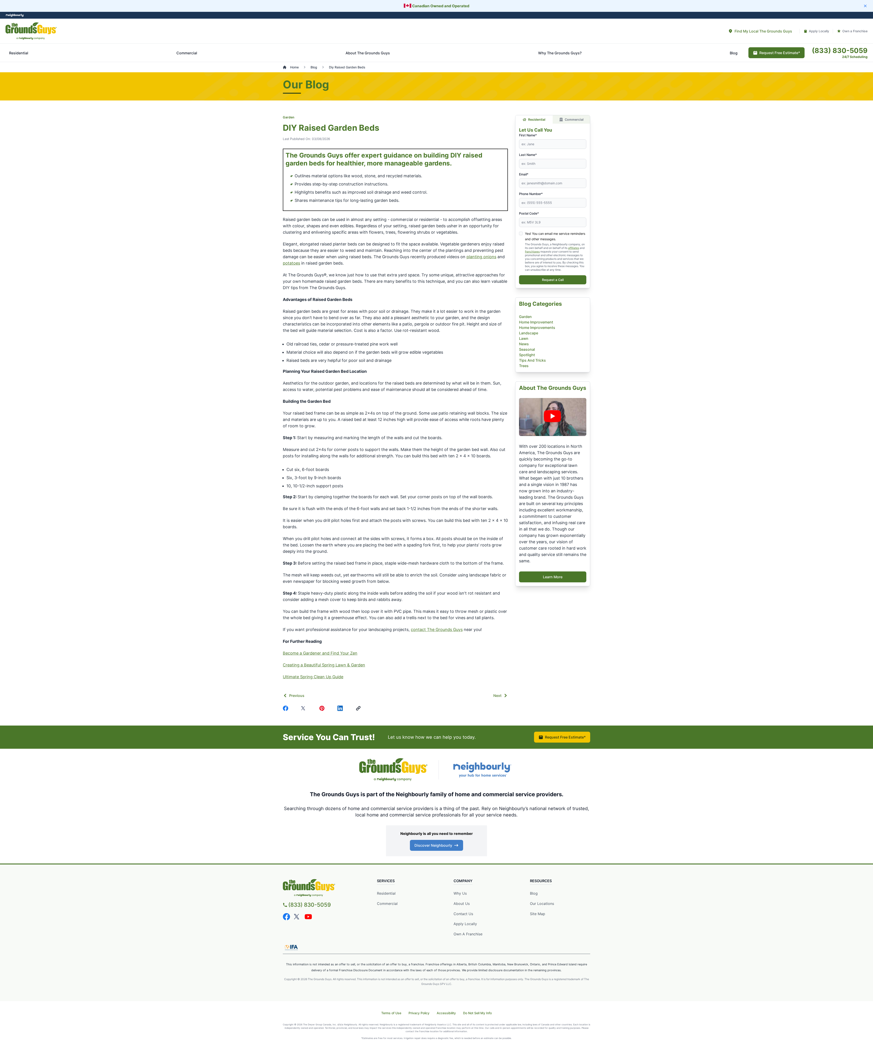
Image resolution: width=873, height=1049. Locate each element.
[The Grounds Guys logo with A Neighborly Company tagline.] (393, 769)
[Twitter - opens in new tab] (297, 916)
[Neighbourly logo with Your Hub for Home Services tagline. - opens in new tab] (482, 770)
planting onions (481, 256)
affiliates (573, 248)
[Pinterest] (322, 708)
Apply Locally (465, 923)
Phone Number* (531, 194)
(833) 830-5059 (309, 904)
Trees (524, 365)
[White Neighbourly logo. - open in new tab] (14, 15)
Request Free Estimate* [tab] (779, 52)
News (524, 344)
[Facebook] (286, 708)
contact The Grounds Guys (437, 629)
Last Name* (528, 155)
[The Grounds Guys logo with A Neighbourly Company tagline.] (31, 31)
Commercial (574, 119)
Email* (523, 174)
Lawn (523, 338)
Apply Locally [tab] (819, 31)
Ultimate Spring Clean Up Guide (313, 676)
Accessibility (446, 1013)
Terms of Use (391, 1013)
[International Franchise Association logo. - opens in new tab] (291, 947)
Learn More (552, 577)
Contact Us (463, 913)
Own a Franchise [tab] (855, 31)
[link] (359, 708)
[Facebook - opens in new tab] (286, 916)
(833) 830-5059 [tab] (840, 50)
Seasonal (527, 349)
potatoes (291, 263)
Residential (536, 119)
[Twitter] (304, 708)
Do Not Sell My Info (477, 1013)
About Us (462, 903)
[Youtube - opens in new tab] (308, 916)
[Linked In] (341, 708)
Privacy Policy (419, 1013)
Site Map (537, 913)
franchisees (532, 251)
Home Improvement (536, 322)
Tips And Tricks (532, 360)
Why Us (460, 893)
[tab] (760, 31)
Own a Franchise (468, 934)
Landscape (528, 333)
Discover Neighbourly (433, 845)
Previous (296, 695)
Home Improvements (537, 327)
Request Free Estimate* (565, 737)
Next (497, 695)
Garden (288, 117)
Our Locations (542, 903)
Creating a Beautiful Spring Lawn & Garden (324, 665)
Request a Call (553, 280)
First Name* (528, 135)
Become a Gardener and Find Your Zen (320, 653)
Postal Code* (529, 213)
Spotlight (527, 355)
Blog (534, 893)
